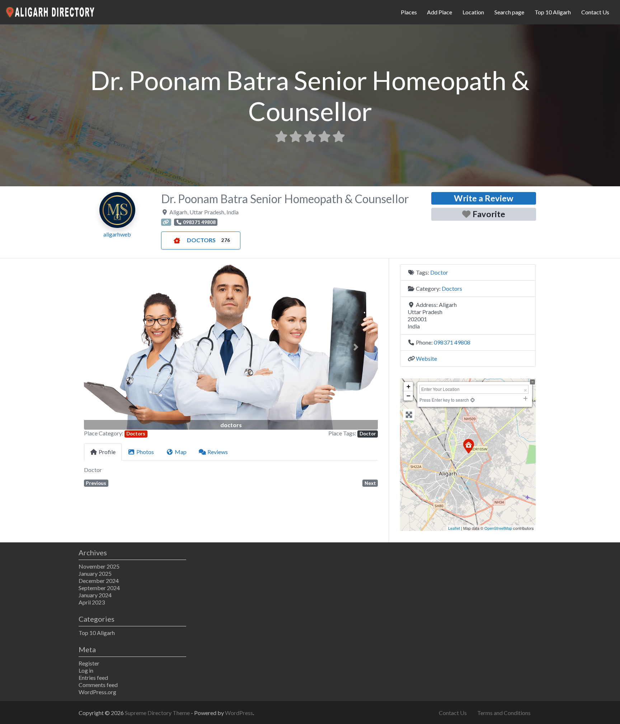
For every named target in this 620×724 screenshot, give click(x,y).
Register (89, 663)
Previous (96, 483)
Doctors (201, 240)
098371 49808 (452, 342)
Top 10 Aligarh (553, 12)
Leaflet (454, 528)
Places (409, 12)
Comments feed (98, 684)
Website (426, 358)
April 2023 (92, 602)
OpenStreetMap (498, 528)
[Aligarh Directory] (50, 11)
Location (473, 12)
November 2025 (99, 566)
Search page (509, 12)
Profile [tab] (107, 451)
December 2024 (99, 580)
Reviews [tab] (217, 451)
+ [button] (408, 386)
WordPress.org (97, 691)
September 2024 (99, 587)
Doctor (368, 433)
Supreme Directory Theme (158, 712)
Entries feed (93, 677)
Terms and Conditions (504, 712)
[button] (106, 347)
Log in (86, 670)
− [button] (408, 396)
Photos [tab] (145, 451)
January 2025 (95, 573)
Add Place (439, 12)
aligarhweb (117, 234)
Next (370, 483)
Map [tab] (181, 451)
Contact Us (595, 12)
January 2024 (95, 595)
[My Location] (472, 400)
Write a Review (483, 198)
